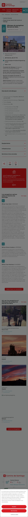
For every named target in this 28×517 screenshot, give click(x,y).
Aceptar (14, 506)
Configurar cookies (14, 514)
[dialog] (14, 503)
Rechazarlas (14, 510)
